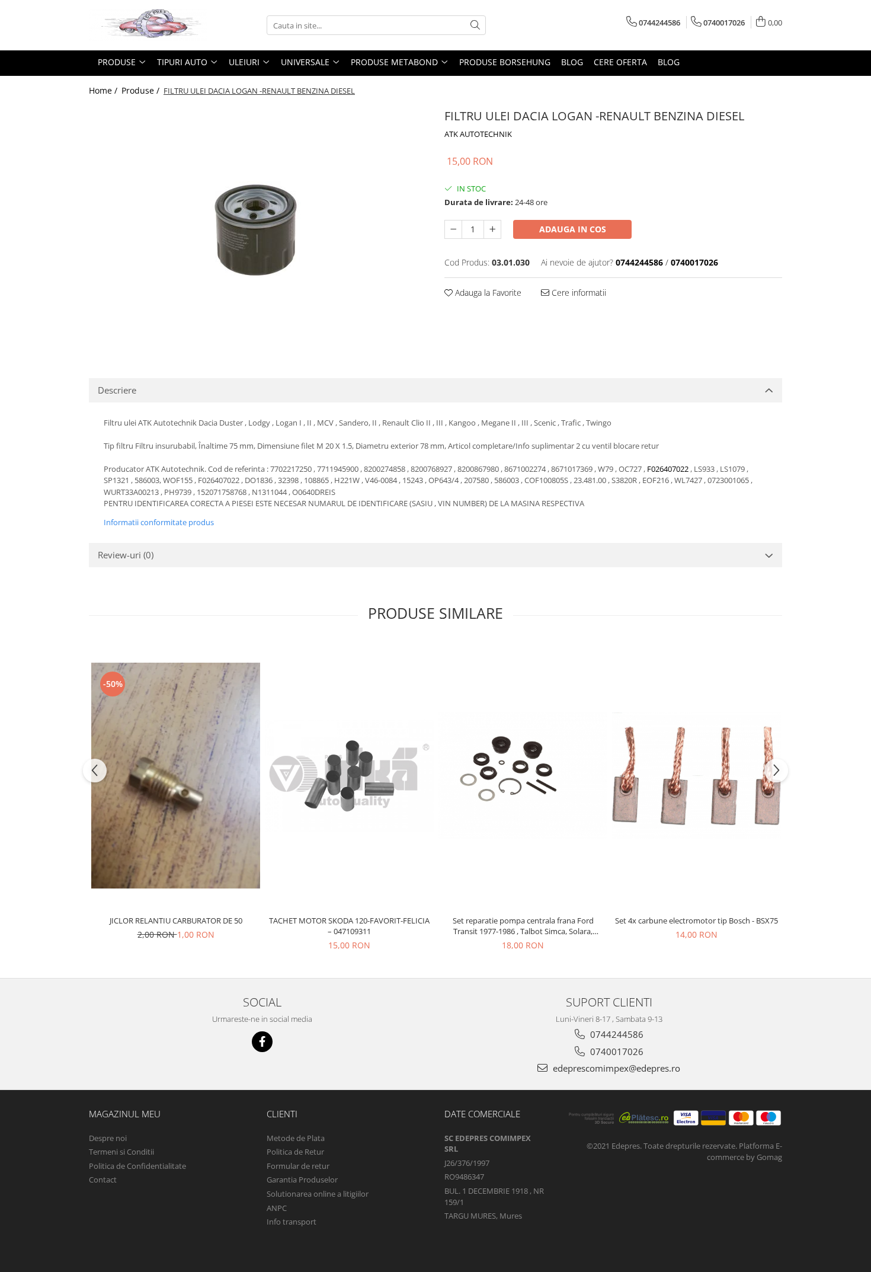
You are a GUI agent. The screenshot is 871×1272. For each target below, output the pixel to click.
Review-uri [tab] (125, 555)
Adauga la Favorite (487, 292)
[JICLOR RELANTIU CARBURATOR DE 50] (175, 776)
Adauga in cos (572, 229)
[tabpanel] (258, 224)
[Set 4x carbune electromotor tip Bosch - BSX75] (696, 775)
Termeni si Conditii (121, 1151)
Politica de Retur (295, 1151)
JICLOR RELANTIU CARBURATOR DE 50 (176, 920)
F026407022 (668, 469)
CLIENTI (282, 1114)
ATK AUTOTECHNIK (478, 134)
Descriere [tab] (117, 390)
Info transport (291, 1221)
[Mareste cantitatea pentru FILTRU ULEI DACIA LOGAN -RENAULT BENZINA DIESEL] (492, 229)
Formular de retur (298, 1166)
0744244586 (615, 1034)
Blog (572, 62)
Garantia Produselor (302, 1179)
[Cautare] (475, 25)
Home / (104, 90)
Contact (103, 1179)
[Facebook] (262, 1041)
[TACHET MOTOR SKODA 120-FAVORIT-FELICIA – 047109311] (349, 776)
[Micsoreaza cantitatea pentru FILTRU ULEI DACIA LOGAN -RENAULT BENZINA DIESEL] (453, 229)
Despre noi (108, 1138)
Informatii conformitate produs (159, 522)
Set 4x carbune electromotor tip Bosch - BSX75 (696, 920)
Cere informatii (577, 292)
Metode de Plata (296, 1138)
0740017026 (615, 1051)
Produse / (141, 90)
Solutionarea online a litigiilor (318, 1193)
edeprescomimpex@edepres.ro (615, 1068)
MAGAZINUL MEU (125, 1114)
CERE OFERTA (620, 62)
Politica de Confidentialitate (137, 1166)
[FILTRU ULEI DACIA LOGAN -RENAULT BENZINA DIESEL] (258, 224)
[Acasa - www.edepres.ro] (148, 25)
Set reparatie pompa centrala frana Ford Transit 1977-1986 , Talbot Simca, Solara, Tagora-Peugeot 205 (523, 926)
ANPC (277, 1208)
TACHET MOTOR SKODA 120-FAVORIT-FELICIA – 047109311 (349, 926)
